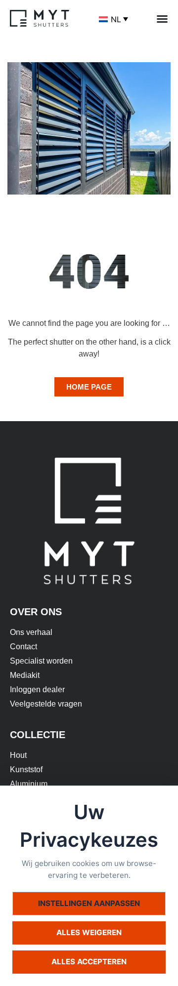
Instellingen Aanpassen (89, 903)
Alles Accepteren (89, 961)
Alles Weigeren (89, 932)
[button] (162, 19)
